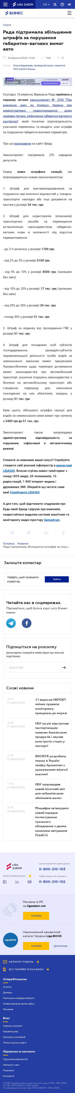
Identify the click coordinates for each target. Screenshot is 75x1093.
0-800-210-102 (52, 882)
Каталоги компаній (14, 1037)
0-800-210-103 (52, 869)
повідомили (22, 143)
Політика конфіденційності (19, 998)
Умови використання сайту (19, 1003)
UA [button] (45, 4)
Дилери (7, 992)
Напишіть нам (11, 1064)
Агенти (7, 987)
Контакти (8, 1076)
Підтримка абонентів (15, 1059)
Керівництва (10, 1031)
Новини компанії (12, 1025)
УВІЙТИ (57, 579)
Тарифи (36, 915)
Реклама (8, 1009)
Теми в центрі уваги (15, 1042)
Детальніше (60, 946)
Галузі (7, 25)
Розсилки (8, 1070)
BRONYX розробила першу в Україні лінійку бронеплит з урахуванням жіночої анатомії (51, 765)
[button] (5, 4)
